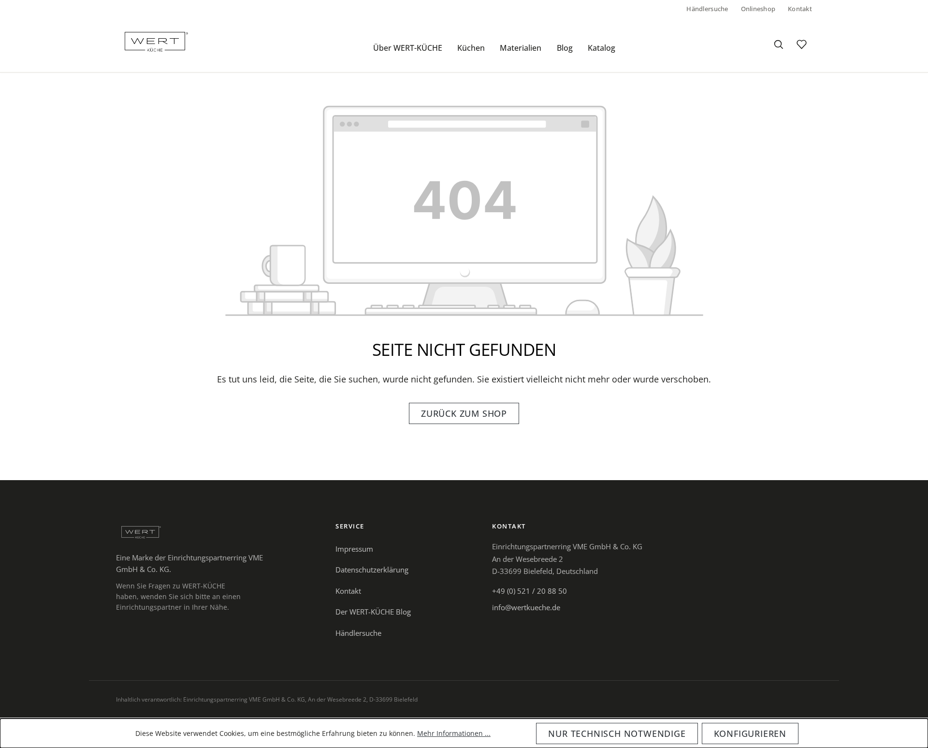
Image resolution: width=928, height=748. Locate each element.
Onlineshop (758, 8)
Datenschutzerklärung (371, 569)
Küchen (471, 48)
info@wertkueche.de (526, 607)
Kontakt (800, 8)
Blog (565, 48)
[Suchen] (778, 44)
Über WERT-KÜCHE (407, 48)
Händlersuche (707, 8)
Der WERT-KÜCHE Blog (373, 611)
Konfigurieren (750, 733)
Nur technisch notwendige (616, 733)
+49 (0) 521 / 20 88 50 (529, 591)
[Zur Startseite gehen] (155, 41)
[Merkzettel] (801, 44)
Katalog (601, 48)
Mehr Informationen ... (454, 733)
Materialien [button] (520, 48)
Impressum (354, 549)
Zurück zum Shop (464, 413)
